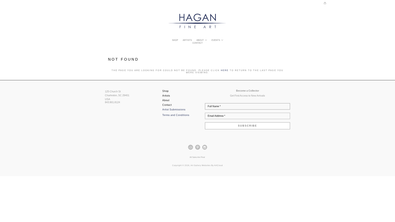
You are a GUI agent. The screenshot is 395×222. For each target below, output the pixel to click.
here (225, 70)
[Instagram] (204, 147)
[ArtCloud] (191, 147)
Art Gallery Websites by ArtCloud (207, 165)
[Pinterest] (198, 147)
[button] (201, 40)
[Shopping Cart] (325, 3)
